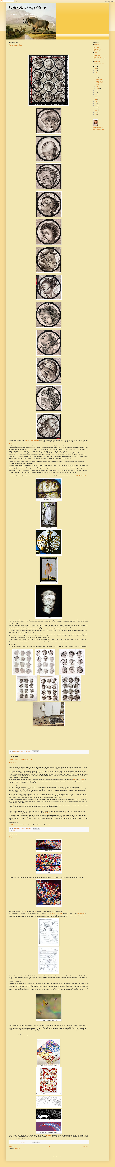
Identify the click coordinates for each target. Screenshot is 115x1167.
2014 (96, 103)
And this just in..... (13, 762)
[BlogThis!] (34, 751)
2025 (96, 70)
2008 (96, 114)
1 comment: (28, 751)
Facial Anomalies (15, 45)
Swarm (11, 837)
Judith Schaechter (99, 127)
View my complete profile (98, 129)
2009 (96, 112)
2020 (96, 94)
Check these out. (12, 443)
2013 (96, 105)
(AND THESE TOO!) (80, 475)
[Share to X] (35, 751)
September (98, 76)
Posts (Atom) (17, 1148)
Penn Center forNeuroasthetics (32, 440)
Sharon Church (48, 1135)
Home (49, 1146)
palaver (13, 830)
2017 (96, 99)
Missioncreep (97, 61)
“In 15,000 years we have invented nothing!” (55, 812)
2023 (96, 74)
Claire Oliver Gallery (98, 46)
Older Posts (85, 1146)
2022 (96, 90)
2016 (96, 101)
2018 (96, 98)
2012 (96, 107)
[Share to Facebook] (37, 751)
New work (14, 753)
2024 (96, 72)
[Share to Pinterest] (38, 751)
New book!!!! (97, 50)
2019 (96, 96)
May (97, 77)
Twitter (95, 52)
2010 (96, 110)
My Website (96, 44)
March (97, 86)
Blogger (63, 1157)
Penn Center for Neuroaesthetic (55, 913)
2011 (96, 109)
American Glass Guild (99, 63)
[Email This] (32, 751)
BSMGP (75, 779)
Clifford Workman (55, 944)
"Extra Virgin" (97, 55)
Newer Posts (11, 1146)
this (26, 911)
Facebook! (96, 47)
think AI (65, 816)
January (97, 88)
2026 (96, 68)
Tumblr (95, 54)
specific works (19, 753)
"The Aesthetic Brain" (27, 915)
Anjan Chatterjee (80, 913)
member (82, 779)
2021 (96, 92)
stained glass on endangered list (21, 759)
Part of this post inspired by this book (17, 824)
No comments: (28, 828)
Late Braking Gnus (28, 7)
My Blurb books (97, 57)
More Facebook (97, 49)
